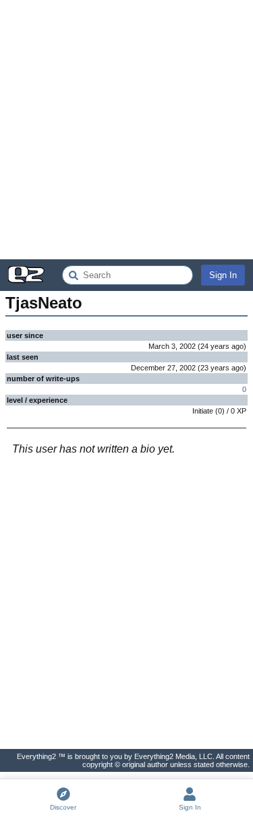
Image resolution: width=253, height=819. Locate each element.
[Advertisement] (126, 129)
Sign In (223, 275)
